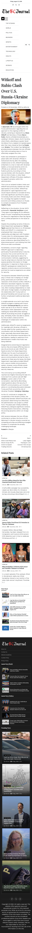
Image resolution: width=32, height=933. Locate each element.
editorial (26, 107)
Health (8, 56)
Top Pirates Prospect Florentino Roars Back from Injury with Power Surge (19, 621)
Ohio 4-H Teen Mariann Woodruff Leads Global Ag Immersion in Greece (19, 614)
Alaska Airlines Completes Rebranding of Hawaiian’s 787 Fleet (19, 683)
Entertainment (11, 46)
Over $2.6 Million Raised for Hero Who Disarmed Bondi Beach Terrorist (14, 481)
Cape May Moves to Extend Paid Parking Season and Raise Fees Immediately (17, 601)
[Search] (29, 44)
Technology (10, 51)
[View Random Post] (25, 44)
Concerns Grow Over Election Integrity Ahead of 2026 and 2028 (18, 708)
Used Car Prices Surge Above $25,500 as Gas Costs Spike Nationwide (19, 595)
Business (9, 37)
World (8, 28)
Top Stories (10, 23)
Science (9, 65)
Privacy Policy (5, 660)
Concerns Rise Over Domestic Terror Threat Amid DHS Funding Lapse (19, 676)
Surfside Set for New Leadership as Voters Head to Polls (18, 702)
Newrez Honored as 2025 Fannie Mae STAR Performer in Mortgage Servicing (19, 690)
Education (10, 70)
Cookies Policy (5, 657)
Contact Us (4, 652)
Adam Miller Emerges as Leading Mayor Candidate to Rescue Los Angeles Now (18, 608)
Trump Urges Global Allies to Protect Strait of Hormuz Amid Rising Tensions (19, 722)
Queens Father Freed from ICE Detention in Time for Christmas (15, 523)
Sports (8, 42)
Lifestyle (9, 60)
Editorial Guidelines (6, 654)
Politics (9, 32)
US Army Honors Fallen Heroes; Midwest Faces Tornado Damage (18, 715)
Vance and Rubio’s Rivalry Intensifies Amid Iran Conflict (19, 670)
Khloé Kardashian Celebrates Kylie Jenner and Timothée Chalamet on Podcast (15, 567)
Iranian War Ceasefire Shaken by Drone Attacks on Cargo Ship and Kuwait (18, 628)
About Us (3, 649)
